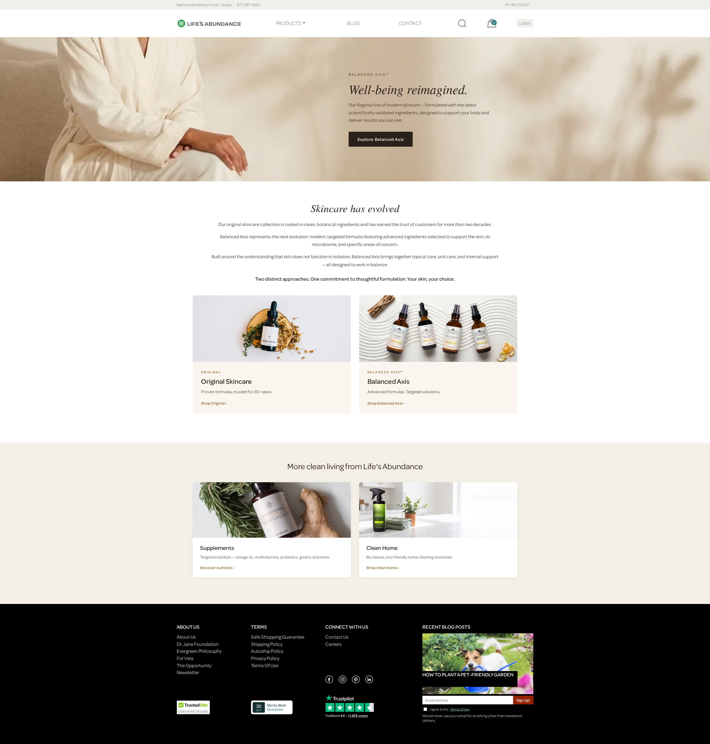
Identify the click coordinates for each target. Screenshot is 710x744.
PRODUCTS (288, 23)
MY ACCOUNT (517, 4)
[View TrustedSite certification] (193, 706)
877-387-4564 (248, 4)
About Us (186, 636)
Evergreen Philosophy (199, 650)
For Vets (185, 658)
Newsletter (188, 672)
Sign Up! (523, 700)
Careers (333, 644)
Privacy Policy (265, 658)
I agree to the (450, 709)
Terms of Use (460, 709)
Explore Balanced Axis (380, 139)
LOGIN (525, 23)
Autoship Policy (267, 650)
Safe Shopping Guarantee (277, 636)
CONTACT (410, 23)
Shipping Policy (267, 644)
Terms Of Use (264, 665)
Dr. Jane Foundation (198, 644)
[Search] (462, 23)
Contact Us (337, 636)
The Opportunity (194, 665)
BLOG (353, 23)
